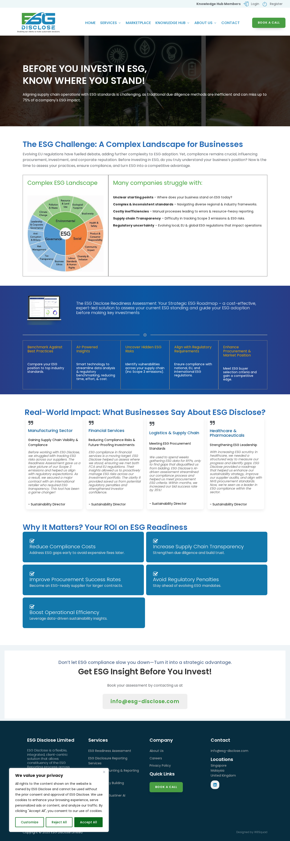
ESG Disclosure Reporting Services (107, 760)
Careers (156, 758)
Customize (29, 822)
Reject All (59, 822)
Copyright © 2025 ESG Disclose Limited (52, 832)
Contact (230, 22)
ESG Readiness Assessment (109, 750)
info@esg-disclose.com (145, 701)
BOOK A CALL (269, 22)
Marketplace (138, 22)
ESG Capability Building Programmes (106, 785)
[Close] (104, 772)
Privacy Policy (160, 765)
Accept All (88, 822)
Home (90, 22)
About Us (203, 22)
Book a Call (166, 787)
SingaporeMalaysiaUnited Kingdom (223, 770)
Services (108, 22)
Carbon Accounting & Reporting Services (113, 773)
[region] (59, 800)
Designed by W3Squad (251, 832)
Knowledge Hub (170, 22)
